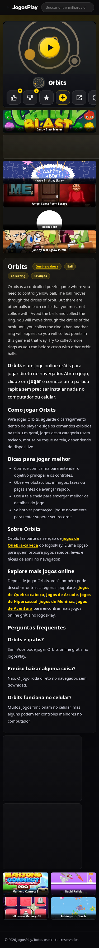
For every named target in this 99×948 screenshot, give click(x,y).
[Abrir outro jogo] (63, 97)
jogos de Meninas (57, 601)
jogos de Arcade (62, 594)
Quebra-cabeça (47, 266)
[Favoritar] (46, 97)
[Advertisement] (42, 768)
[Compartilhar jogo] (79, 97)
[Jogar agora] (49, 48)
